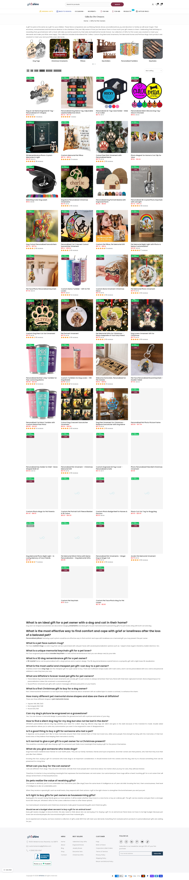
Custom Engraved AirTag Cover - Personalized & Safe (109, 468)
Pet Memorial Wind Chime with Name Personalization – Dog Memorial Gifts (76, 557)
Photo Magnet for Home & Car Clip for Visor (146, 156)
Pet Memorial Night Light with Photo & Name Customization (146, 245)
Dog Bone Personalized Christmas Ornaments (74, 201)
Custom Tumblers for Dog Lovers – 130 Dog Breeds (76, 379)
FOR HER (117, 11)
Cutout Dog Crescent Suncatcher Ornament (74, 423)
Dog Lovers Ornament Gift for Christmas (142, 334)
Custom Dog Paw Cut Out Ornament (40, 333)
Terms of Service (102, 852)
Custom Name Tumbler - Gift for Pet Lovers (75, 290)
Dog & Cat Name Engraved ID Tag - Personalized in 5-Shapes (40, 112)
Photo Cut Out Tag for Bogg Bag (144, 511)
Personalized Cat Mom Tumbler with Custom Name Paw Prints (40, 423)
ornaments (73, 626)
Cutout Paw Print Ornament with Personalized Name (109, 156)
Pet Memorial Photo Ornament (143, 289)
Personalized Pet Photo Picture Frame (145, 422)
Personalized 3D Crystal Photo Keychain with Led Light (147, 201)
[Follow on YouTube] (142, 841)
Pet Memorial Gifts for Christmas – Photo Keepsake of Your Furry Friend (110, 334)
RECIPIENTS (91, 11)
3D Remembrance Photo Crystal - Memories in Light (39, 156)
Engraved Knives (78, 845)
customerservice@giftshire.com (40, 846)
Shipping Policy (101, 858)
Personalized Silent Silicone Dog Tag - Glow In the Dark (146, 112)
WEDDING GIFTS (47, 11)
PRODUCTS (129, 11)
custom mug (38, 646)
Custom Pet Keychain (69, 600)
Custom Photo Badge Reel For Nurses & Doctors (111, 512)
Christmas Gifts (78, 855)
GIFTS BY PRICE (143, 11)
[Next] (161, 49)
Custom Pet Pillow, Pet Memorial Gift (110, 244)
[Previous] (28, 49)
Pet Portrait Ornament (70, 333)
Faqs (97, 842)
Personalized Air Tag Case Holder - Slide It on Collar (112, 112)
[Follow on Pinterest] (137, 841)
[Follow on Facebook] (121, 841)
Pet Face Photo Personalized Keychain (41, 289)
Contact (64, 855)
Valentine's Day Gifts (80, 842)
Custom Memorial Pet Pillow (72, 155)
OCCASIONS (79, 11)
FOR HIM (105, 11)
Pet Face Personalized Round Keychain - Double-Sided (147, 379)
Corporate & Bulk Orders (104, 848)
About (63, 845)
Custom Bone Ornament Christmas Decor (110, 290)
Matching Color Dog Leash (36, 200)
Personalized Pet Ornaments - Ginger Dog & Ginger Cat (111, 557)
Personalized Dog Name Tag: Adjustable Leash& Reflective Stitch (77, 112)
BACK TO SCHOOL (65, 11)
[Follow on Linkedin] (131, 841)
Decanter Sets (77, 852)
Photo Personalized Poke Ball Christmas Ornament (146, 468)
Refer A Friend (100, 845)
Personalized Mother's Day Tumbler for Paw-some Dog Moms (41, 379)
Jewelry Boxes (77, 848)
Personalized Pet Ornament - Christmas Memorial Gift (77, 468)
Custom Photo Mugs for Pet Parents (40, 511)
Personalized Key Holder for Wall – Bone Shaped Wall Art (41, 468)
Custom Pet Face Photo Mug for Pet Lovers (110, 601)
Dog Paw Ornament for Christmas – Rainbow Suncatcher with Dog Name (110, 423)
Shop (62, 852)
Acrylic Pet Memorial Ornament (143, 556)
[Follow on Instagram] (126, 841)
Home (86, 21)
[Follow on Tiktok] (147, 841)
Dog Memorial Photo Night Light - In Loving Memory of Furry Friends (40, 557)
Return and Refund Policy (104, 861)
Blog (62, 848)
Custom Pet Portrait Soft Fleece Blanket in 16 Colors (77, 512)
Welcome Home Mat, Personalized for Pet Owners (111, 379)
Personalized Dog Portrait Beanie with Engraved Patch (111, 201)
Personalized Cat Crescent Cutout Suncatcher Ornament (74, 245)
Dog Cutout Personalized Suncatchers (41, 244)
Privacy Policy (100, 855)
